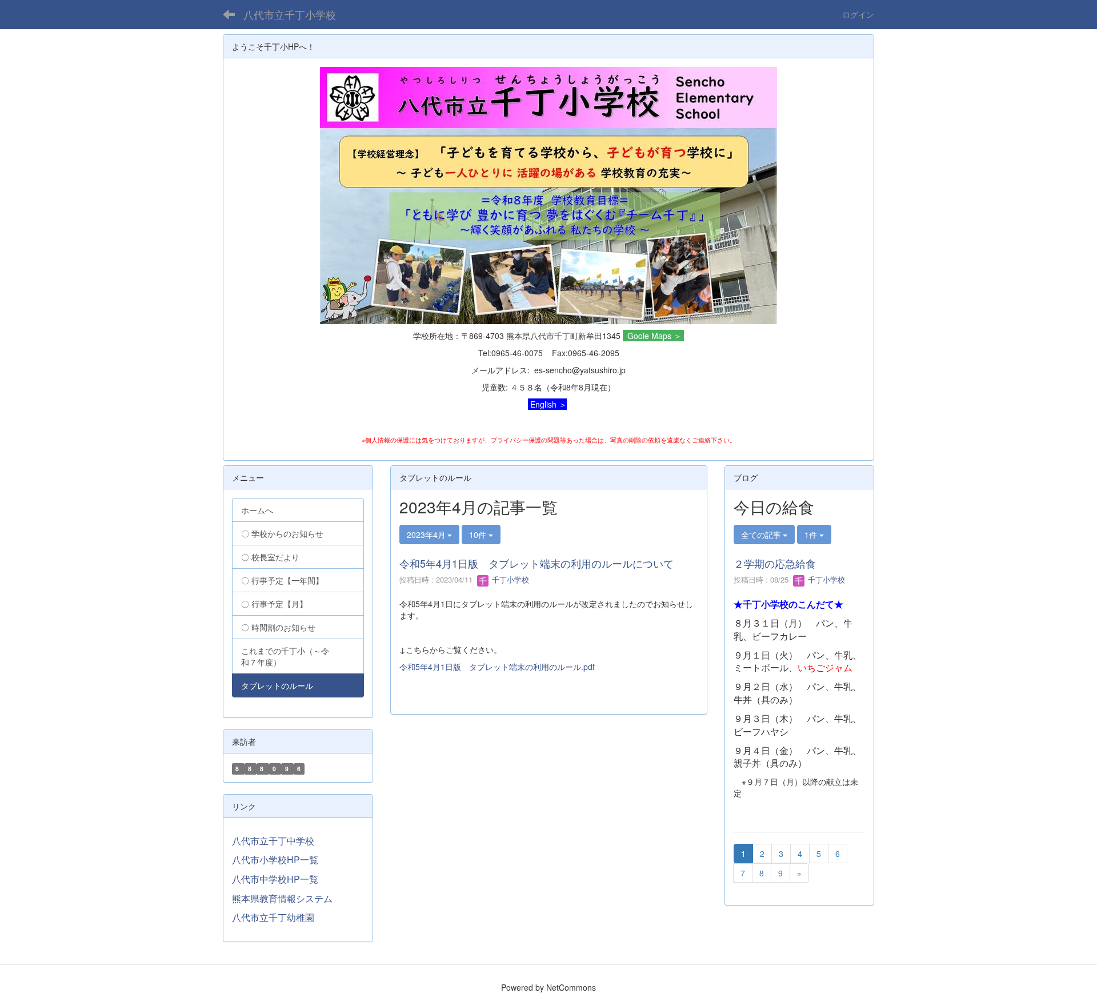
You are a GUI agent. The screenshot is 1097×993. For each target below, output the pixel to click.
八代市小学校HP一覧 (275, 859)
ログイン (858, 14)
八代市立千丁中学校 (273, 840)
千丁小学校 (509, 579)
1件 (811, 534)
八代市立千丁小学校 (289, 14)
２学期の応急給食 (775, 563)
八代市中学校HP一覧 (275, 879)
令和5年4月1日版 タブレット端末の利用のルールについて (536, 563)
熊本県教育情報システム (282, 898)
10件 (479, 534)
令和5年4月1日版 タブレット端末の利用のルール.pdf (497, 666)
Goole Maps (649, 335)
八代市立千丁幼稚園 (273, 917)
